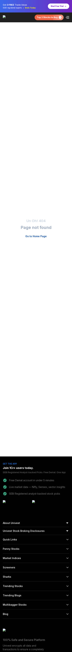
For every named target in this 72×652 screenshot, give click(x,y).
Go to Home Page (36, 236)
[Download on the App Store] (45, 504)
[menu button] (67, 17)
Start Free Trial (57, 6)
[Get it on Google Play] (16, 504)
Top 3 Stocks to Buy (47, 17)
